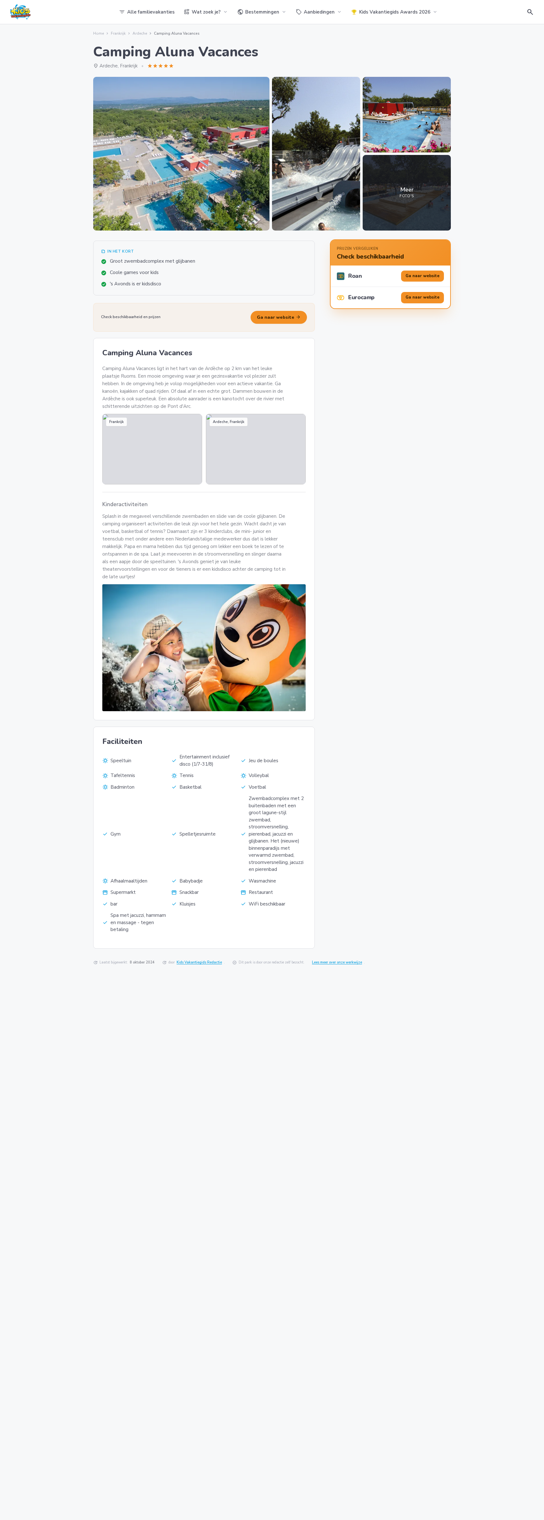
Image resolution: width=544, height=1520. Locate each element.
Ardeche (140, 33)
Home (98, 33)
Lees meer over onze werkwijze (337, 962)
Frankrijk (118, 33)
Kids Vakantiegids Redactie (199, 962)
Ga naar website (279, 317)
